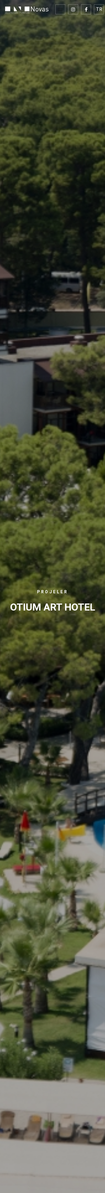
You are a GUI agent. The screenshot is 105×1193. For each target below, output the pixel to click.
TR (99, 9)
